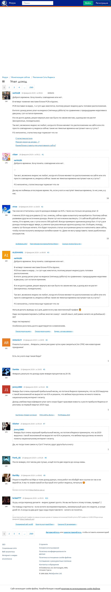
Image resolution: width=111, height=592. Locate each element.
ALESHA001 (17, 252)
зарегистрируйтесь (72, 532)
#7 (44, 423)
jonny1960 (17, 386)
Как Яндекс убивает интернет (26, 415)
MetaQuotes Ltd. (55, 573)
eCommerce (7, 559)
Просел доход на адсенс (24, 331)
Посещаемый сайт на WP (24, 524)
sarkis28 (16, 92)
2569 (31, 87)
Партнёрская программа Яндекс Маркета (45, 244)
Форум (5, 77)
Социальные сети (9, 548)
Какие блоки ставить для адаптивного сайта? (36, 145)
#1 (43, 154)
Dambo (15, 369)
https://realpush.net (27, 519)
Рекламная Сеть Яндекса (44, 77)
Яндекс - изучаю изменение (64, 331)
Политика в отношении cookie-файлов (55, 557)
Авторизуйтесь (53, 532)
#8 (46, 457)
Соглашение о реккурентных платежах (55, 561)
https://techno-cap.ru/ (37, 490)
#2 (42, 206)
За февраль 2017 (21, 244)
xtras (14, 206)
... (24, 87)
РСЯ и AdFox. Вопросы (47, 415)
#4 (47, 340)
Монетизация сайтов (20, 77)
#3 (48, 252)
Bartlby (15, 475)
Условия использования (49, 548)
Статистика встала (24, 138)
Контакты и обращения (49, 564)
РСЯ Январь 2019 (64, 415)
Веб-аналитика (8, 551)
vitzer (15, 154)
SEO (3, 544)
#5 (44, 369)
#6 (47, 387)
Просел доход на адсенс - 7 (27, 142)
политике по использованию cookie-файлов (80, 588)
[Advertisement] (55, 13)
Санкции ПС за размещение (68, 524)
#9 (44, 475)
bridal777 (16, 498)
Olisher (15, 423)
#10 (46, 498)
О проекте (43, 544)
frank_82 (16, 457)
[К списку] (8, 82)
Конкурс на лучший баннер (45, 524)
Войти (88, 3)
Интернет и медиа (9, 555)
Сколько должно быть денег (72, 244)
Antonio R (17, 339)
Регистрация (102, 3)
